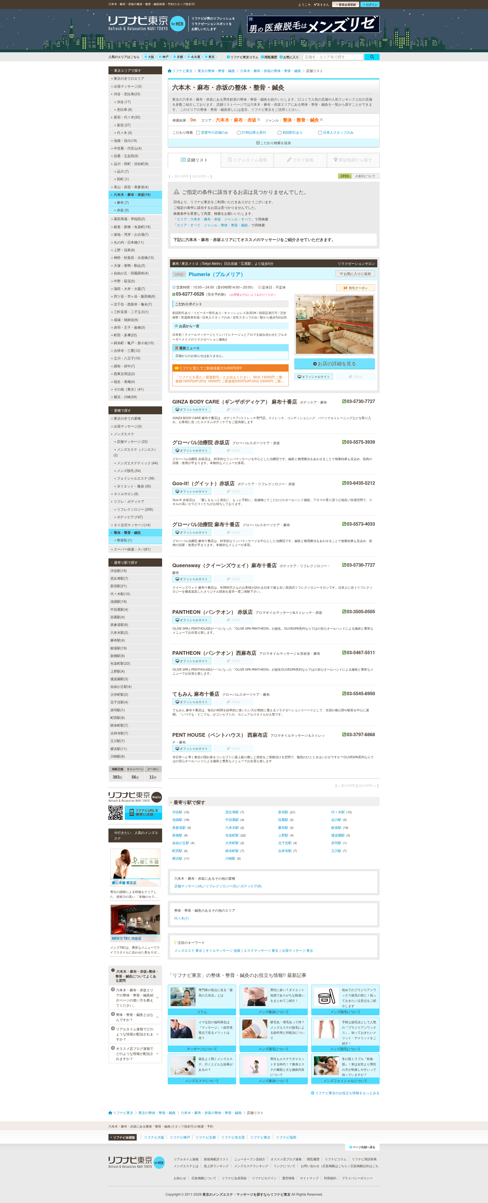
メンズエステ (124, 433)
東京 (211, 57)
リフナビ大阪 (154, 1137)
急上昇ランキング (216, 1165)
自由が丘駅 (180, 842)
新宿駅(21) (118, 585)
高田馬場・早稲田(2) (129, 218)
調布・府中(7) (124, 365)
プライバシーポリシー (357, 1178)
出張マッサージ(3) (128, 86)
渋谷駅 (177, 811)
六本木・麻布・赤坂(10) (132, 194)
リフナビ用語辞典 (364, 1159)
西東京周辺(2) (124, 373)
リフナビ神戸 (180, 1137)
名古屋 (195, 57)
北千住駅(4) (119, 701)
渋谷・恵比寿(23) (127, 93)
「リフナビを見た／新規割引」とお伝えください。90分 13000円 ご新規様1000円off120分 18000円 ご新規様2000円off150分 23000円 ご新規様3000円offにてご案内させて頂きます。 (229, 379)
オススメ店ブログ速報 (286, 1159)
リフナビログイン (264, 1178)
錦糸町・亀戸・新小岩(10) (134, 342)
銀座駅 (336, 827)
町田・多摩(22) (125, 334)
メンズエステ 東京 (188, 950)
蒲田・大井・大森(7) (129, 288)
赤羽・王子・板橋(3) (129, 327)
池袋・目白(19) (125, 140)
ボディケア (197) (130, 516)
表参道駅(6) (119, 624)
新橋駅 (177, 835)
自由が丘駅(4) (121, 686)
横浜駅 (177, 858)
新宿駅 (283, 811)
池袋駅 (177, 819)
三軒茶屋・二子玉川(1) (131, 311)
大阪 (151, 57)
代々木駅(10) (120, 593)
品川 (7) (123, 171)
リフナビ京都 (205, 1137)
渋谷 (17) (124, 101)
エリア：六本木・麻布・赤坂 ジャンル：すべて (214, 218)
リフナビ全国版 (124, 1137)
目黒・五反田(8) (126, 155)
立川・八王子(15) (127, 358)
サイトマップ (309, 1178)
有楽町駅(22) (120, 663)
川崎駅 (230, 858)
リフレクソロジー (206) (135, 509)
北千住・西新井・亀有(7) (133, 304)
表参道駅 (179, 827)
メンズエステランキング (251, 1165)
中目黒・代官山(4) (128, 148)
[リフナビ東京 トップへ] (147, 24)
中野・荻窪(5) (124, 280)
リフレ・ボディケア (129, 501)
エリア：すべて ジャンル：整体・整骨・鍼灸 (212, 224)
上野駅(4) (117, 671)
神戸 (165, 57)
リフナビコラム (336, 1159)
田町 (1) (123, 178)
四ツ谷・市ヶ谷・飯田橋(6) (134, 296)
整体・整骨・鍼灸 (127, 532)
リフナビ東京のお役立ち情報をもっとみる (347, 1092)
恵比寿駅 (232, 811)
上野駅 (283, 835)
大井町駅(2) (119, 694)
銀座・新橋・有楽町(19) (132, 226)
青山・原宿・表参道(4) (131, 186)
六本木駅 (232, 827)
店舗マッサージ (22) (132, 441)
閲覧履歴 (271, 57)
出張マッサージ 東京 (297, 950)
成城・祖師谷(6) (126, 319)
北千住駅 (285, 842)
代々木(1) (181, 918)
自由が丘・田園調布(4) (131, 272)
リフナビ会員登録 (234, 1178)
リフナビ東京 (260, 1137)
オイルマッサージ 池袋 (223, 950)
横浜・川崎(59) (125, 396)
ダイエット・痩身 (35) (134, 486)
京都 (180, 57)
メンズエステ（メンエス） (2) (136, 452)
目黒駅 (283, 819)
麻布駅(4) (117, 640)
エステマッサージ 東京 (261, 950)
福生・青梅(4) (124, 381)
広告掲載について (203, 1178)
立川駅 (336, 850)
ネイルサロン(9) (126, 493)
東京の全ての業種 (127, 418)
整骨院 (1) (124, 539)
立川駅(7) (117, 740)
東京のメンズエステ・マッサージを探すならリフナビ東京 (246, 1194)
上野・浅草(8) (124, 249)
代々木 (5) (124, 132)
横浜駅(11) (118, 748)
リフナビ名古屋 (233, 1137)
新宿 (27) (124, 124)
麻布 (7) (123, 202)
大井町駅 (232, 842)
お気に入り (291, 57)
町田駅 (177, 850)
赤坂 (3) (123, 209)
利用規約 (330, 1178)
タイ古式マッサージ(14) (132, 524)
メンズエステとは (186, 1165)
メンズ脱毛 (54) (129, 470)
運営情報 (288, 1178)
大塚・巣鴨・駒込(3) (129, 265)
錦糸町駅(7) (119, 725)
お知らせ (180, 1178)
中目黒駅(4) (119, 609)
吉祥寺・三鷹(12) (127, 350)
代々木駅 (338, 811)
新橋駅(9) (117, 655)
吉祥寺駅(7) (119, 733)
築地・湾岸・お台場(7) (131, 234)
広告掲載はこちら (335, 1165)
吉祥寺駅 (285, 850)
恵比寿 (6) (124, 109)
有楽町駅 (232, 835)
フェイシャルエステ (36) (135, 478)
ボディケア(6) (251, 885)
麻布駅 (283, 827)
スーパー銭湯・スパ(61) (132, 549)
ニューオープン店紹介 (249, 1159)
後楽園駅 (338, 835)
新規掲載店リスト (216, 1159)
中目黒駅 (232, 819)
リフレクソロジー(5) (221, 885)
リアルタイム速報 (186, 1159)
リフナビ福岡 (286, 1137)
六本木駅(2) (119, 632)
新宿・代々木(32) (127, 116)
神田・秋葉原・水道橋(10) (134, 257)
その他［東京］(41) (129, 389)
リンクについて (284, 1165)
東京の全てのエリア (129, 78)
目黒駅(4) (117, 616)
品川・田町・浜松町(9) (131, 163)
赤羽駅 (336, 842)
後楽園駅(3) (119, 678)
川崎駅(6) (117, 756)
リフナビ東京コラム (244, 57)
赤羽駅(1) (117, 709)
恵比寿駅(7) (119, 578)
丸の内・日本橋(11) (129, 242)
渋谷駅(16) (118, 570)
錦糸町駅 (232, 850)
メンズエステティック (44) (137, 462)
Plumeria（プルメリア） (210, 274)
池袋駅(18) (118, 601)
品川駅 (336, 819)
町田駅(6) (117, 717)
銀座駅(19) (118, 647)
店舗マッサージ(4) (188, 885)
